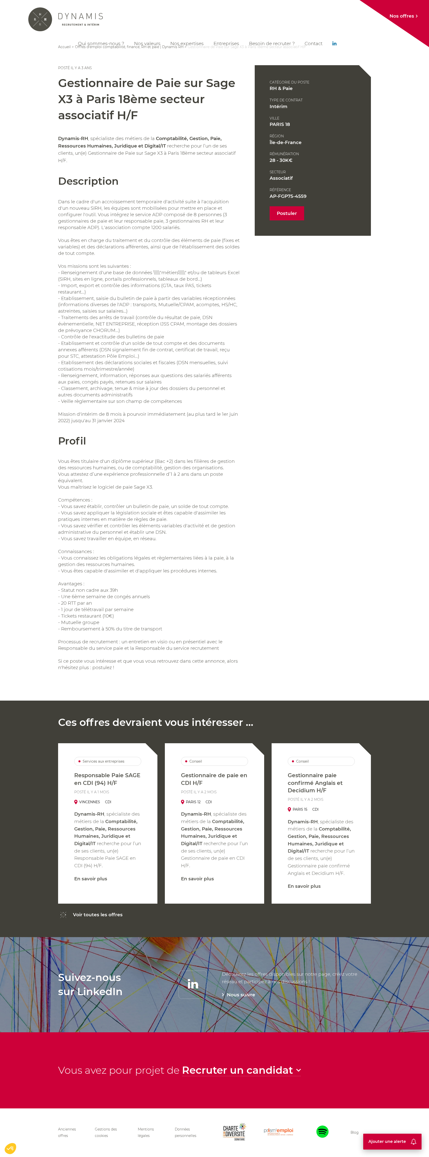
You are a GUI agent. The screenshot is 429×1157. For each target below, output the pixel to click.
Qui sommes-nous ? (101, 43)
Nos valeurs (147, 43)
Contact (313, 43)
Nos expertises (187, 43)
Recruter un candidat (237, 1070)
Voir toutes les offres (98, 915)
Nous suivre (241, 995)
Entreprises (226, 43)
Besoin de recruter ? (272, 43)
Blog (354, 1132)
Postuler (287, 213)
